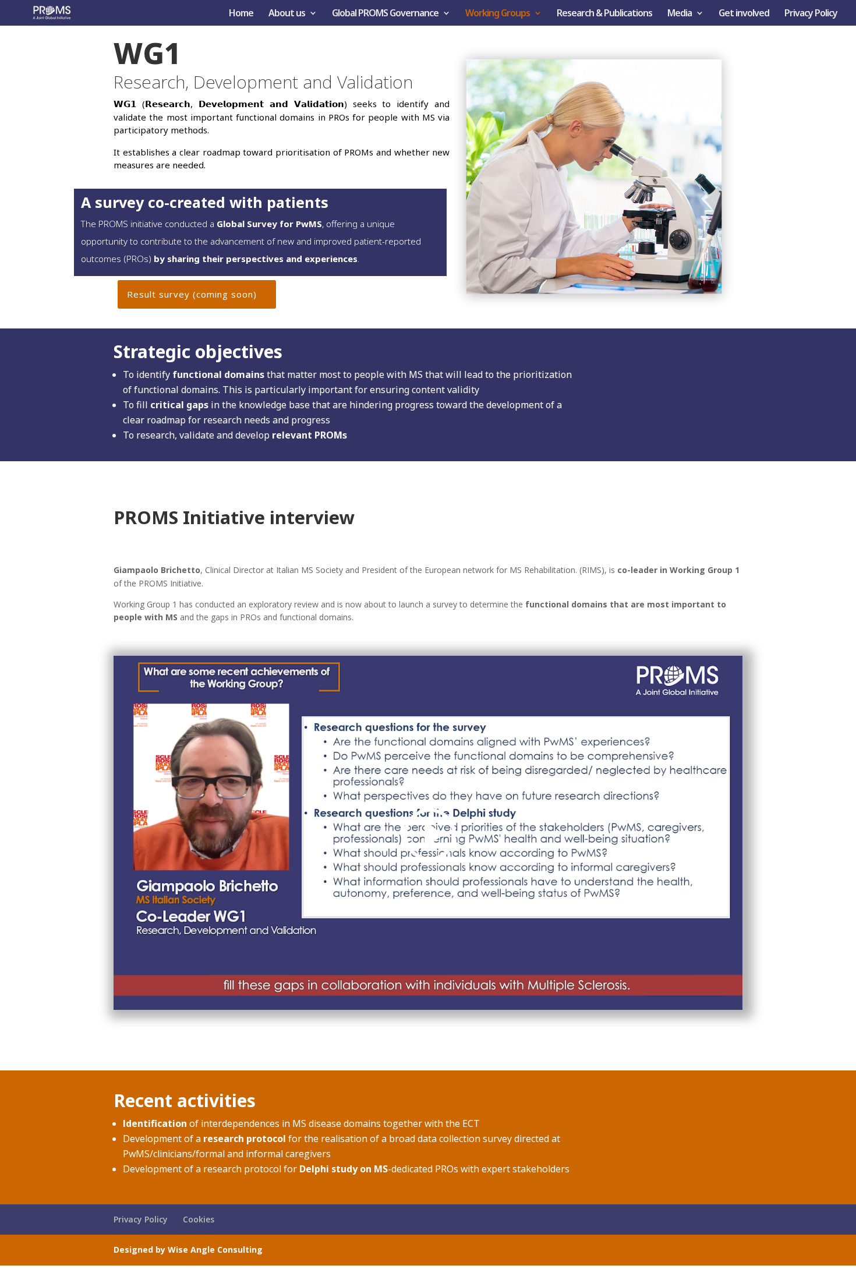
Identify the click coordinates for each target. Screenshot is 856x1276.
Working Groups (497, 14)
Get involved (744, 14)
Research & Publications (604, 14)
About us (286, 14)
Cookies (198, 1219)
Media (679, 14)
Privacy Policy (810, 14)
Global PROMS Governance (385, 14)
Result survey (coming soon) (192, 294)
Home (241, 14)
